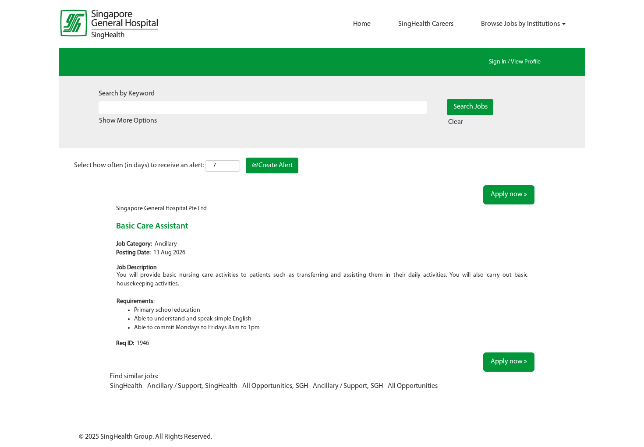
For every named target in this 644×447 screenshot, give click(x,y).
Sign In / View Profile (515, 62)
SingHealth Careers (425, 24)
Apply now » (509, 194)
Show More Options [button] (128, 120)
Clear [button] (455, 122)
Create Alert (275, 165)
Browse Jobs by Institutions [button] (521, 24)
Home (362, 24)
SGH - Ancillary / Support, (332, 386)
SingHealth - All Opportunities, (249, 386)
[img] (125, 24)
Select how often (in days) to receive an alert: (139, 165)
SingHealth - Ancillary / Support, (156, 386)
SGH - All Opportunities (404, 386)
